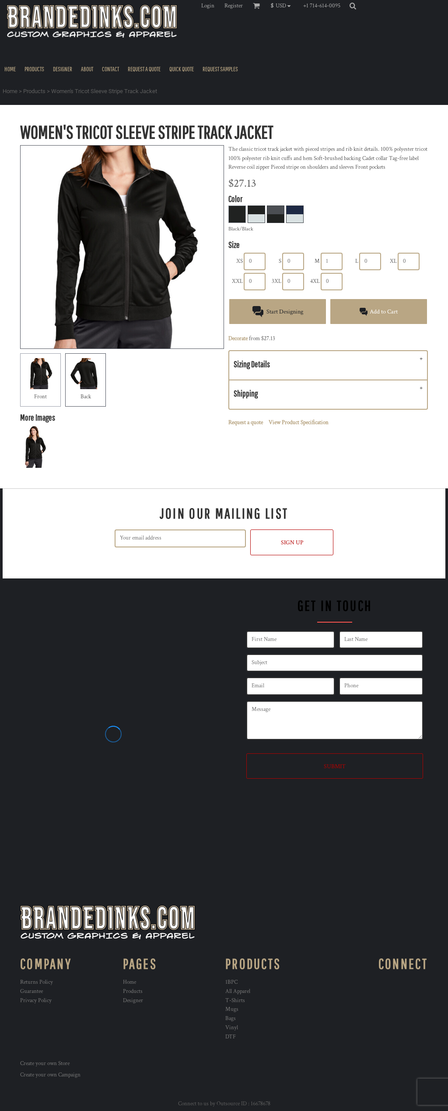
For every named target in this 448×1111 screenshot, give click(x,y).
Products (34, 91)
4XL (315, 281)
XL (393, 261)
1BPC (231, 982)
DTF (230, 1037)
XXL (237, 281)
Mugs (231, 1009)
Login (207, 6)
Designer (133, 1000)
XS (239, 261)
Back (85, 397)
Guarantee (31, 991)
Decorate (238, 338)
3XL (276, 281)
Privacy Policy (36, 1000)
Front (40, 397)
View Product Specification (299, 422)
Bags (230, 1018)
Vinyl (231, 1027)
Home (10, 91)
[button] (283, 6)
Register (233, 6)
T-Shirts (235, 1000)
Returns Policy (36, 982)
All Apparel (237, 991)
